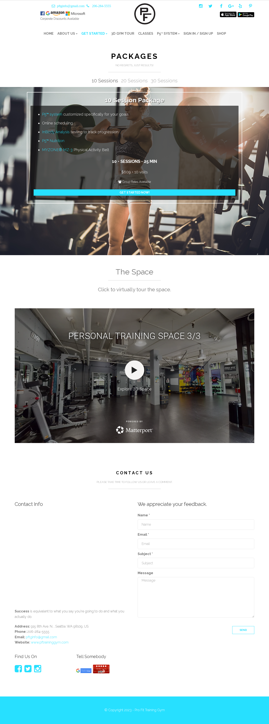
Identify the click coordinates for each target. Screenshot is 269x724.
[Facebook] (18, 669)
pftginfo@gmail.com (70, 6)
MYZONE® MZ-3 (57, 150)
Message (145, 573)
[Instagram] (37, 669)
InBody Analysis (56, 132)
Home (49, 34)
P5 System (167, 34)
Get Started (93, 34)
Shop (221, 34)
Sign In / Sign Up (198, 34)
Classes (145, 34)
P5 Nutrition (53, 140)
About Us (66, 34)
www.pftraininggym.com (50, 642)
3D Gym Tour (122, 34)
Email (143, 535)
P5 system (52, 114)
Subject (145, 554)
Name (144, 515)
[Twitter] (28, 669)
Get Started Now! (135, 192)
